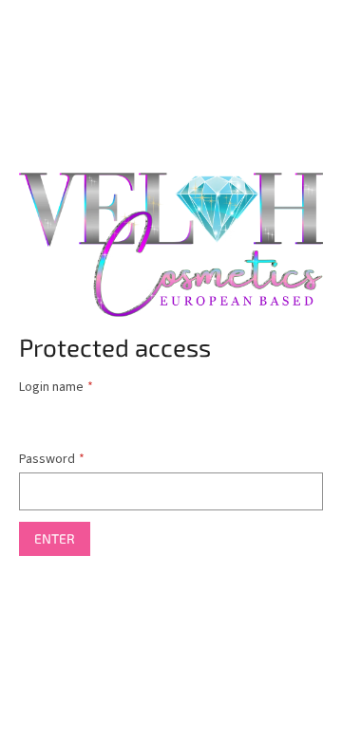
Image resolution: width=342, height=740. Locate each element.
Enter (54, 538)
